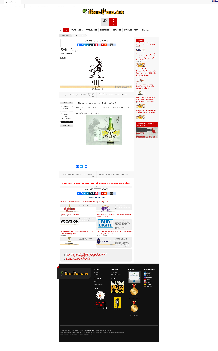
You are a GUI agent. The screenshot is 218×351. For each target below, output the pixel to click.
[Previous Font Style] (61, 113)
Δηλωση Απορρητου (116, 274)
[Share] (78, 44)
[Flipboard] (102, 44)
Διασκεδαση (146, 30)
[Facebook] (81, 44)
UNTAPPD (148, 284)
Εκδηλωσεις (18, 6)
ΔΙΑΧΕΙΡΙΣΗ (96, 281)
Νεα (66, 30)
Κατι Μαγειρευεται (131, 30)
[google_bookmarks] (114, 44)
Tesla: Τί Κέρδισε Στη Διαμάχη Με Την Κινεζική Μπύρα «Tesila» (81, 257)
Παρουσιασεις (91, 30)
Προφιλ (96, 272)
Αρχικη (61, 30)
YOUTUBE (148, 282)
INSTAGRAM (149, 277)
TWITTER (148, 274)
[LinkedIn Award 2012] (134, 277)
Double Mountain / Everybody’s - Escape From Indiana (78, 258)
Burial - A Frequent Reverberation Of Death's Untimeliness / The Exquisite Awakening (86, 254)
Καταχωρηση (61, 6)
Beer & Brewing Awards (44, 6)
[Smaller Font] (61, 106)
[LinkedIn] (87, 44)
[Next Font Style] (72, 113)
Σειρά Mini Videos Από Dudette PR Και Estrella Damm (77, 201)
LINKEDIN (148, 275)
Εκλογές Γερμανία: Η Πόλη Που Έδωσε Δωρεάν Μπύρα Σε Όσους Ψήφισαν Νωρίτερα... (145, 99)
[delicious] (108, 44)
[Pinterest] (96, 44)
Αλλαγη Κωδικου (98, 274)
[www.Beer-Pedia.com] (103, 11)
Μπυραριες (116, 30)
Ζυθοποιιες (104, 30)
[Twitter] (84, 44)
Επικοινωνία (76, 6)
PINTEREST (148, 281)
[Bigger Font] (72, 106)
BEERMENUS (149, 286)
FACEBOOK (148, 272)
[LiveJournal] (90, 44)
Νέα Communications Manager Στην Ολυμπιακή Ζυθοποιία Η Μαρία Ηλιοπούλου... (146, 86)
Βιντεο (29, 6)
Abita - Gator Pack (102, 201)
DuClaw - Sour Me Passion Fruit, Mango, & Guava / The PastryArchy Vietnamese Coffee (86, 253)
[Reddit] (105, 44)
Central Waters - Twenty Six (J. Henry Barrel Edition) (78, 259)
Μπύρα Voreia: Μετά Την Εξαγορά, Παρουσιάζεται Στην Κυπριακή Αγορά (83, 255)
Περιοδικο (5, 6)
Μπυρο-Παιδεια (77, 30)
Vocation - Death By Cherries (69, 214)
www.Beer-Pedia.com (90, 330)
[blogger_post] (99, 44)
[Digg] (111, 44)
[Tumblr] (93, 44)
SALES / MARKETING (98, 284)
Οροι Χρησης (114, 272)
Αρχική (75, 35)
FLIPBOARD (148, 279)
